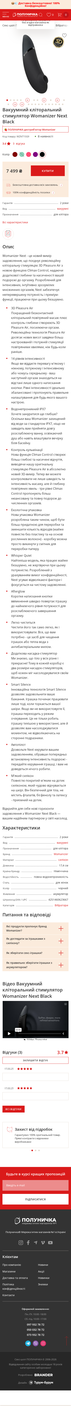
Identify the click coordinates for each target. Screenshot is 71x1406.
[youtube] (50, 1242)
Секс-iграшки (42, 25)
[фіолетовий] (35, 154)
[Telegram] (28, 1343)
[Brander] (43, 1375)
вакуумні (63, 208)
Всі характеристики (15, 222)
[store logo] (25, 15)
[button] (50, 15)
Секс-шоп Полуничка (16, 25)
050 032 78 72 (35, 1329)
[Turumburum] (41, 1382)
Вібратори (62, 25)
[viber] (35, 1343)
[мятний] (21, 154)
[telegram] (35, 1242)
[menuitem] (11, 1265)
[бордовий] (14, 154)
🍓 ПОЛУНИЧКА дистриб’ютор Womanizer (29, 129)
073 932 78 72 (35, 1335)
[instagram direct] (43, 1343)
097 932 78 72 (35, 1324)
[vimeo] (43, 1242)
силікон (63, 860)
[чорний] (42, 154)
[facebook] (28, 1242)
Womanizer (61, 854)
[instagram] (21, 1242)
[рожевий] (28, 154)
